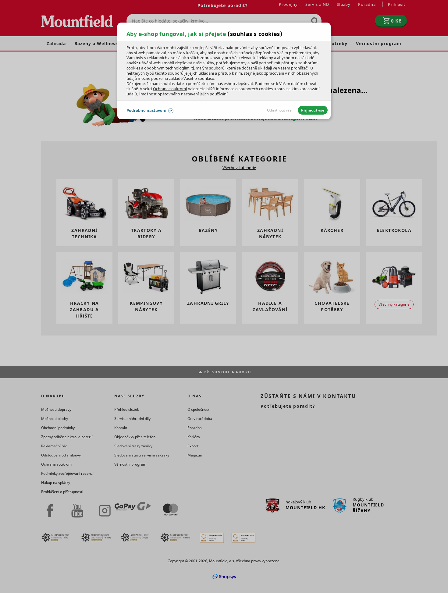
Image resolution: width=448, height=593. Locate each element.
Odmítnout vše (279, 110)
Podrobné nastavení (146, 110)
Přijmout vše (312, 110)
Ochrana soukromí (170, 88)
